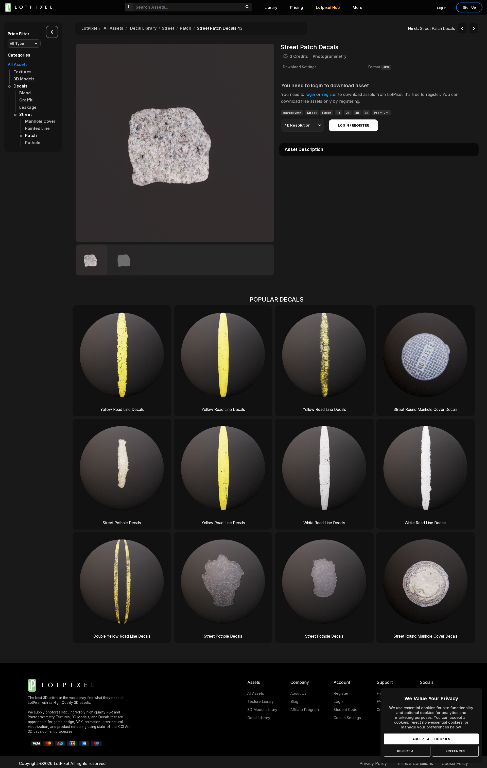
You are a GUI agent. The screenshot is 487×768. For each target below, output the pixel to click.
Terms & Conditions (414, 763)
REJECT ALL (407, 751)
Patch (31, 135)
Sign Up (469, 7)
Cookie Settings (347, 717)
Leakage (28, 107)
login (310, 94)
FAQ (380, 701)
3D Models (23, 78)
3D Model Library (262, 709)
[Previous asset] (462, 28)
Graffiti (26, 99)
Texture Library (260, 701)
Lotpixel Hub (328, 7)
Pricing (296, 7)
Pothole (32, 142)
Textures (22, 71)
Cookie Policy (455, 763)
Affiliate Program (304, 709)
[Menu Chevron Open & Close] (52, 32)
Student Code (345, 709)
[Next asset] (473, 28)
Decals (20, 86)
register (329, 94)
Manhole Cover (40, 121)
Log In (441, 8)
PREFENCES (455, 751)
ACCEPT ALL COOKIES (431, 739)
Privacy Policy (373, 763)
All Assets (18, 64)
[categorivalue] (247, 7)
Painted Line (37, 128)
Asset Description (304, 149)
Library (271, 7)
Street (25, 114)
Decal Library (143, 28)
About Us (298, 693)
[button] (267, 142)
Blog (294, 701)
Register (341, 693)
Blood (25, 92)
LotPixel (89, 28)
